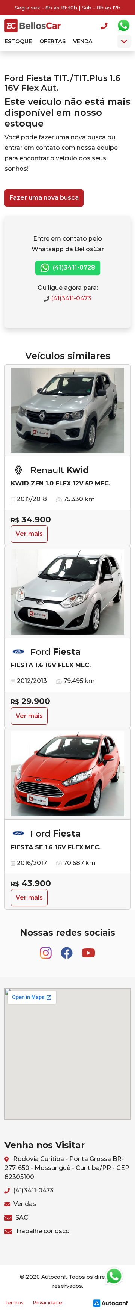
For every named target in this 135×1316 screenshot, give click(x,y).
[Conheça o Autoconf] (110, 1302)
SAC (21, 1217)
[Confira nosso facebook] (67, 949)
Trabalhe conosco (42, 1231)
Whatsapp (123, 25)
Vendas (24, 1203)
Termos (14, 1302)
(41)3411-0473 (71, 298)
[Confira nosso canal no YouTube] (88, 949)
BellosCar (32, 25)
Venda (83, 41)
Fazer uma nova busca (44, 197)
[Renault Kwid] (67, 410)
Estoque (18, 41)
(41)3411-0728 (73, 267)
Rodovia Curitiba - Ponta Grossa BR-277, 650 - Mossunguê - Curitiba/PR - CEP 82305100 (66, 1167)
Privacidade (47, 1302)
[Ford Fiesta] (67, 592)
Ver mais (29, 533)
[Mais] (123, 41)
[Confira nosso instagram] (46, 949)
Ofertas (52, 41)
